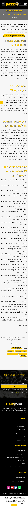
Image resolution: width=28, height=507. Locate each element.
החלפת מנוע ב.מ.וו (16, 348)
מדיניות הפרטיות (17, 392)
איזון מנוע (23, 463)
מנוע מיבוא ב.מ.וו (8, 14)
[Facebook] (15, 487)
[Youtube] (12, 487)
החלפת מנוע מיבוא (17, 14)
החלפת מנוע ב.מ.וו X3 (20, 351)
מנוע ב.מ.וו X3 (22, 354)
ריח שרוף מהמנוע (21, 454)
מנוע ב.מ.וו (10, 351)
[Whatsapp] (19, 487)
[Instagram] (8, 487)
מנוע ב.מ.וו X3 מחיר (12, 354)
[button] (1, 102)
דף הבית (24, 14)
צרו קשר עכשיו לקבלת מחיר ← (14, 36)
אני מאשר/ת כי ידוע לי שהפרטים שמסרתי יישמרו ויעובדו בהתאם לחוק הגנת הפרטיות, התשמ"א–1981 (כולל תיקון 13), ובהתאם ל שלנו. (14, 391)
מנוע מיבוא (23, 356)
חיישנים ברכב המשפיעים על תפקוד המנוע (14, 467)
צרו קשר (15, 343)
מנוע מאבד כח (21, 450)
